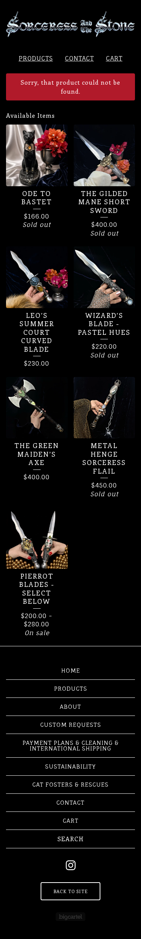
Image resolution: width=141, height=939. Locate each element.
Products (36, 58)
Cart (114, 58)
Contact (79, 58)
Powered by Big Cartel (70, 916)
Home (70, 670)
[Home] (70, 24)
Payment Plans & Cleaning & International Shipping (71, 745)
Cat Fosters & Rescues (70, 784)
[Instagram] (71, 865)
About (70, 706)
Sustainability (70, 766)
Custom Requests (70, 724)
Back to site (70, 891)
